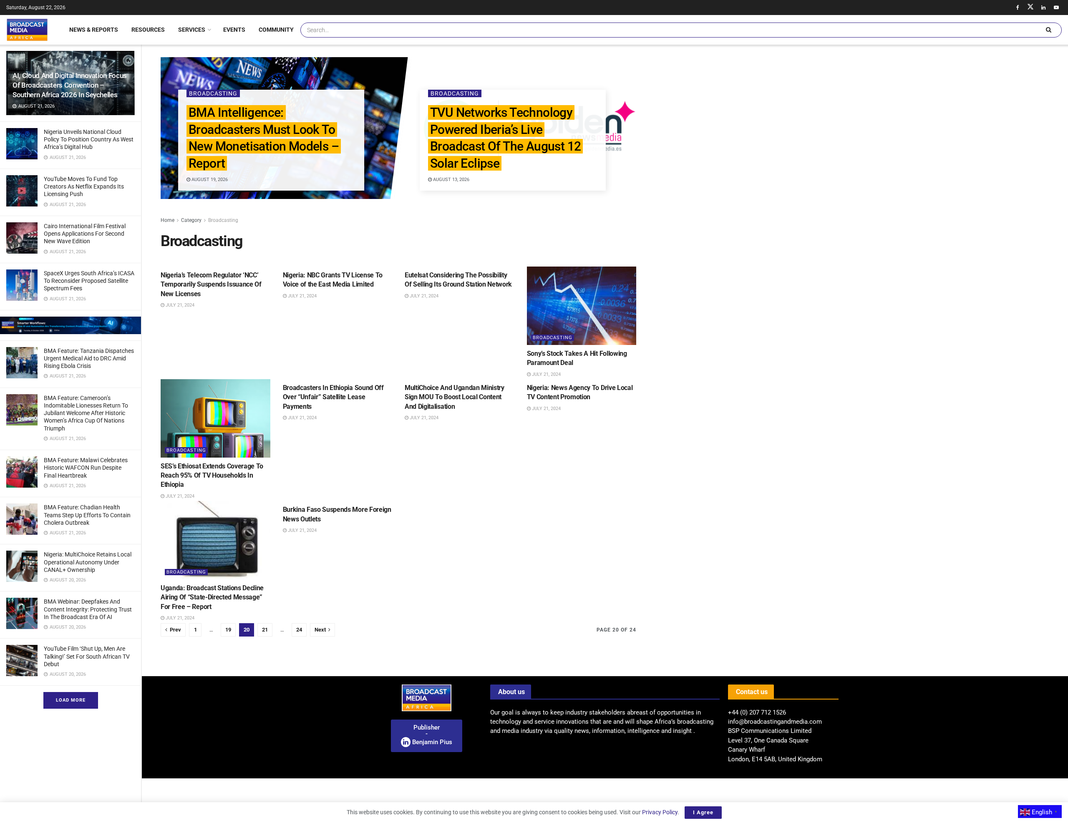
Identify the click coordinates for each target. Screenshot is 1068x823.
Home (167, 220)
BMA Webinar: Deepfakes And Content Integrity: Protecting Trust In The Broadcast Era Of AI (88, 609)
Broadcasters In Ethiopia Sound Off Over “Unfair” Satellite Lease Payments (333, 397)
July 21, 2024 (179, 305)
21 (265, 630)
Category (191, 220)
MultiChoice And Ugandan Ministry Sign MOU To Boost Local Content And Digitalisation (454, 397)
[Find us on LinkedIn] (1043, 7)
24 (299, 630)
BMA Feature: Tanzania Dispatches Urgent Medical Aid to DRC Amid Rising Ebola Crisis (89, 358)
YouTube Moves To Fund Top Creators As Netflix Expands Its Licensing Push (84, 186)
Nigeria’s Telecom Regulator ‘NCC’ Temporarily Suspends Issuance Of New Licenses (211, 284)
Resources (148, 29)
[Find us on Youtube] (1056, 7)
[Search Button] (1048, 30)
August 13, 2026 (450, 179)
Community (276, 29)
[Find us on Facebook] (1017, 7)
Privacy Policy (660, 812)
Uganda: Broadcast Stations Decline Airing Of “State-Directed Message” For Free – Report (212, 597)
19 (228, 630)
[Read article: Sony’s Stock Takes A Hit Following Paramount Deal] (582, 306)
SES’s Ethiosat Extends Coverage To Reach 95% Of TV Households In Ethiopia (212, 475)
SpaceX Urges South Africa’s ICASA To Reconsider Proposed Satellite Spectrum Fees (89, 281)
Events (234, 29)
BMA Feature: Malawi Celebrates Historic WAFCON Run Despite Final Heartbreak (86, 467)
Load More (71, 700)
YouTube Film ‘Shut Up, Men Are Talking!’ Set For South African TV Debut (87, 656)
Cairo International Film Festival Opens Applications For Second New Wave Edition (85, 233)
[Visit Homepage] (27, 29)
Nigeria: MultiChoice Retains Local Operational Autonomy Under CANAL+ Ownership (87, 562)
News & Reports (93, 29)
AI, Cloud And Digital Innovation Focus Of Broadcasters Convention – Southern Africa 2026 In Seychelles (70, 85)
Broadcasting (213, 93)
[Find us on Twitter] (1030, 7)
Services (191, 29)
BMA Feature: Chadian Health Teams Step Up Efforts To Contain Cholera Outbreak (87, 515)
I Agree (703, 812)
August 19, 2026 (208, 179)
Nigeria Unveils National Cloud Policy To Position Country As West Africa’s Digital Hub (89, 139)
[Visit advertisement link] (70, 325)
